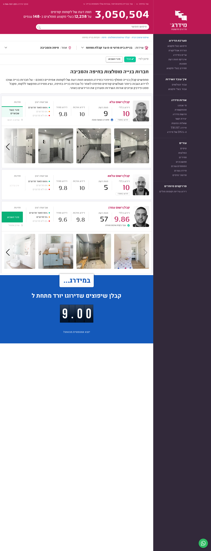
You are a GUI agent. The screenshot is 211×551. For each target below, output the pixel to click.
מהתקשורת (181, 110)
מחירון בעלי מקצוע (177, 68)
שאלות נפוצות (179, 123)
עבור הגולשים (179, 84)
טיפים (183, 148)
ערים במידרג (180, 55)
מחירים (183, 157)
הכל (129, 59)
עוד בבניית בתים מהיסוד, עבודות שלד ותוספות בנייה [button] (109, 4)
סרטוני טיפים (180, 175)
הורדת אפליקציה (177, 50)
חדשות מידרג (180, 114)
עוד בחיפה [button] (143, 4)
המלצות (182, 153)
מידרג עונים (180, 170)
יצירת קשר (181, 119)
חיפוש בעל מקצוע (177, 46)
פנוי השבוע (114, 59)
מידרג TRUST (179, 128)
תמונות (183, 64)
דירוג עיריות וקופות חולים (173, 191)
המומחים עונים (179, 166)
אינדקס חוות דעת (177, 59)
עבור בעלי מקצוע (177, 89)
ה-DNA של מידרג (177, 132)
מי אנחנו (182, 105)
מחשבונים (181, 162)
